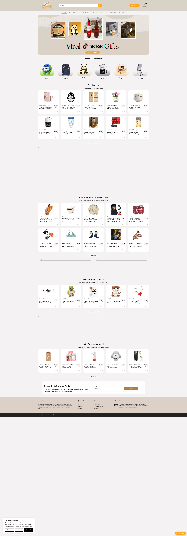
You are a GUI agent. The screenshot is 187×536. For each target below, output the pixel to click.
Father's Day (109, 129)
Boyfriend (64, 104)
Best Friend (131, 129)
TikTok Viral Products (111, 12)
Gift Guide (122, 12)
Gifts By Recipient (98, 12)
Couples (131, 104)
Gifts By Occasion (85, 12)
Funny (40, 216)
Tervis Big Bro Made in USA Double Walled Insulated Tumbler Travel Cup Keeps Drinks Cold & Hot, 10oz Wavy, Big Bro (68, 134)
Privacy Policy (97, 404)
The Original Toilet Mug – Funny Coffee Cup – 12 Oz (68, 219)
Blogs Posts (134, 5)
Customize (9, 530)
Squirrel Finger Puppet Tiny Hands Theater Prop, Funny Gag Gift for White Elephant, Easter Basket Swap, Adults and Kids (136, 246)
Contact (80, 408)
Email (95, 386)
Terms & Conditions (98, 406)
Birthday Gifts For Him (89, 104)
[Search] (100, 5)
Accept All (28, 530)
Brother (64, 129)
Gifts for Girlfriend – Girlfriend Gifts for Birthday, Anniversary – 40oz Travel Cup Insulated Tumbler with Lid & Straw (90, 368)
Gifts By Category (72, 12)
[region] (19, 525)
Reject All (19, 530)
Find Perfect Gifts (180, 533)
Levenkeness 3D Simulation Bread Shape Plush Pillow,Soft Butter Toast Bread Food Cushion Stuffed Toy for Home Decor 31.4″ (45, 221)
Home (64, 12)
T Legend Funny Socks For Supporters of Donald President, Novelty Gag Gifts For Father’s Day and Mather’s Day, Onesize (91, 246)
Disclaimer (96, 408)
